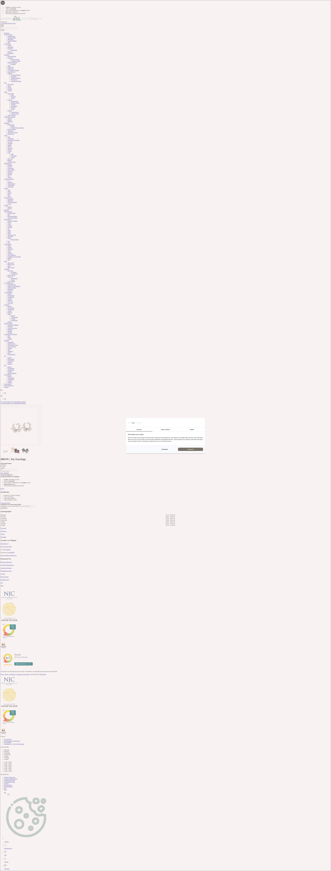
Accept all (191, 449)
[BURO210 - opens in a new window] (196, 423)
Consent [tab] (139, 429)
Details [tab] (192, 429)
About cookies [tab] (165, 429)
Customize (165, 449)
